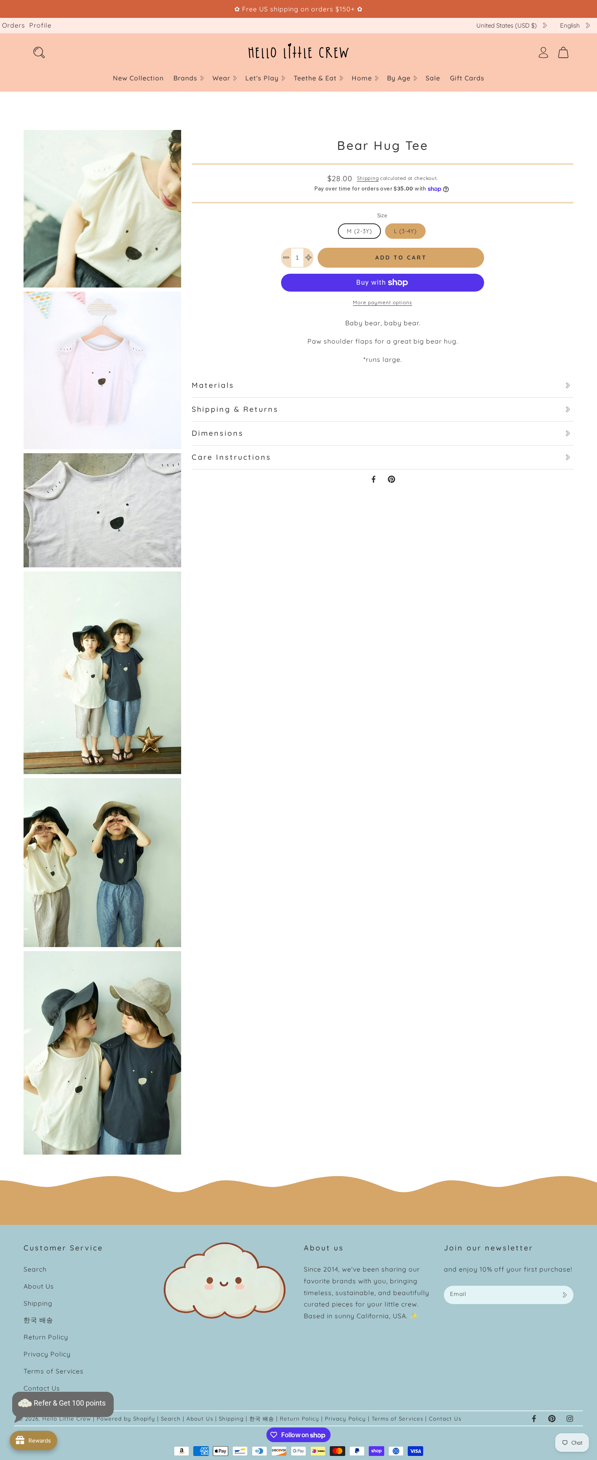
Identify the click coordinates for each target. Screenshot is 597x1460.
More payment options (382, 302)
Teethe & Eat (315, 78)
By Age (399, 78)
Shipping (368, 178)
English (570, 25)
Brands (185, 78)
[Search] (39, 52)
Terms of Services (54, 1371)
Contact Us (42, 1388)
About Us (39, 1286)
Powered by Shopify (126, 1418)
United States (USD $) (506, 25)
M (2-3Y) (359, 231)
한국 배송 (38, 1320)
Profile (40, 25)
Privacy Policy (47, 1354)
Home (362, 78)
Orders (13, 25)
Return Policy (46, 1337)
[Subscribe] (564, 1295)
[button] (188, 78)
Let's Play (262, 78)
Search (35, 1269)
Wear (221, 78)
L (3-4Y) (405, 231)
